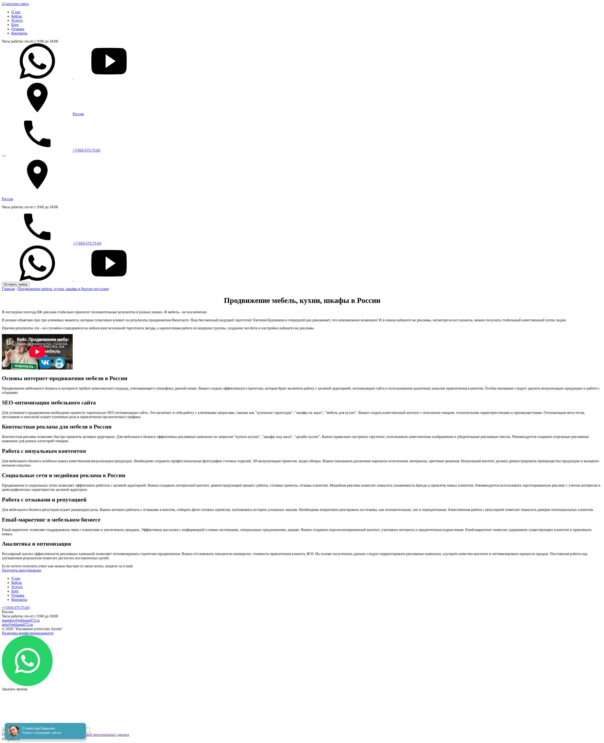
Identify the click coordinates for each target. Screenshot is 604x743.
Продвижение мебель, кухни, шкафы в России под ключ (63, 289)
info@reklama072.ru (17, 625)
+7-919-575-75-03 (86, 150)
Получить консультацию (21, 570)
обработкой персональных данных (101, 735)
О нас (16, 12)
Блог (15, 25)
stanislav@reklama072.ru (21, 620)
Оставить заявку (16, 284)
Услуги (17, 20)
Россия (78, 114)
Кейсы (16, 16)
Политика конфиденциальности (28, 633)
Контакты (19, 33)
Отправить (10, 739)
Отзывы (17, 29)
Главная (8, 289)
